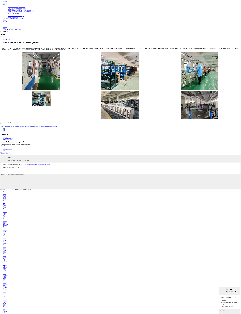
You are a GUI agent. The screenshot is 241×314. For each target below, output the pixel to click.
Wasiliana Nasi (6, 22)
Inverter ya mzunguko (10, 12)
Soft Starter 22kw (16, 126)
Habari (4, 20)
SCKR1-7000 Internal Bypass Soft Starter (16, 7)
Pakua (4, 19)
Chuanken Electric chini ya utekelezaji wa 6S (12, 29)
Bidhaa (4, 4)
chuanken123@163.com (8, 138)
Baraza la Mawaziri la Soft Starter (26, 126)
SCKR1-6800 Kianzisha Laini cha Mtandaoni (17, 9)
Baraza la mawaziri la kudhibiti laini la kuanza (15, 18)
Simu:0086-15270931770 (8, 139)
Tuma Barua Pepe (4, 153)
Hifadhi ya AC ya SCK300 (13, 13)
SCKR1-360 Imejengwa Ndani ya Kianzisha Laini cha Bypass (20, 10)
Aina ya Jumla (11, 14)
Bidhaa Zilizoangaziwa (7, 147)
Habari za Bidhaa (6, 39)
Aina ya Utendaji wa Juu (13, 17)
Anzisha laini (8, 5)
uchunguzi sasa (4, 145)
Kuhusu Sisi (5, 21)
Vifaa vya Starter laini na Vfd (6, 126)
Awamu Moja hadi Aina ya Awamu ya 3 (16, 16)
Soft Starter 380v (37, 126)
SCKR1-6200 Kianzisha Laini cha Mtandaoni (17, 8)
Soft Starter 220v (54, 126)
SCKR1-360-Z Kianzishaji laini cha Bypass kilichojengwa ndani (21, 11)
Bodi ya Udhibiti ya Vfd (46, 126)
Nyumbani (5, 3)
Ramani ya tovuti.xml (7, 149)
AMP (4, 150)
